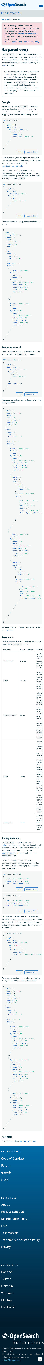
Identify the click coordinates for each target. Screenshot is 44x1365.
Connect (6, 1272)
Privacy (6, 1247)
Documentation (10, 13)
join (4, 65)
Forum (5, 1165)
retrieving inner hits (27, 1141)
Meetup (6, 1300)
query (11, 853)
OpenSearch (14, 5)
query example (12, 166)
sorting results (8, 845)
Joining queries (6, 19)
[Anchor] (11, 102)
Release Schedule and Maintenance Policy (21, 42)
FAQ (4, 1226)
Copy (19, 152)
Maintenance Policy (14, 1219)
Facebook (7, 1307)
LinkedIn (7, 1286)
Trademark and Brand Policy (20, 1240)
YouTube (7, 1293)
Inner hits (9, 630)
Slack (4, 1179)
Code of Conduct (12, 1158)
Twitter (6, 1279)
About (5, 1205)
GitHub (6, 1172)
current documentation (28, 33)
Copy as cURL (31, 152)
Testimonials (9, 1233)
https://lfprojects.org (11, 1360)
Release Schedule (13, 1212)
